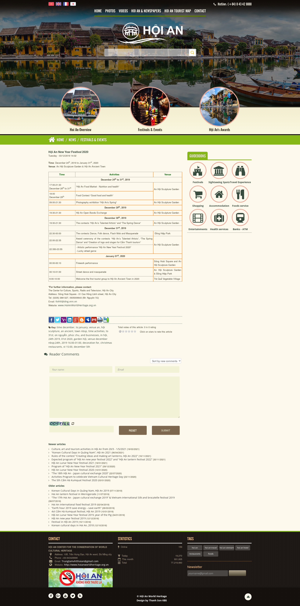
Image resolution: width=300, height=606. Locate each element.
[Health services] (219, 220)
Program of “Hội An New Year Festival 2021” (77, 466)
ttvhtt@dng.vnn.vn (66, 301)
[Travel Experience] (240, 173)
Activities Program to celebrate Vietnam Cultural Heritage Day (87, 476)
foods (211, 553)
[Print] (100, 319)
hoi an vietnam (227, 547)
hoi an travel (211, 547)
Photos (110, 11)
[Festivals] (198, 173)
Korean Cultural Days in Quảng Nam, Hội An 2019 (80, 490)
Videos (123, 11)
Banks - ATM (240, 229)
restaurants (195, 553)
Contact (200, 11)
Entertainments (198, 229)
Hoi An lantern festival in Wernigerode (74, 494)
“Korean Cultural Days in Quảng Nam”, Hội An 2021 (81, 452)
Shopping (198, 205)
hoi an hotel (242, 547)
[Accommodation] (219, 197)
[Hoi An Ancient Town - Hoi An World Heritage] (150, 33)
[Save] (106, 319)
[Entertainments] (198, 220)
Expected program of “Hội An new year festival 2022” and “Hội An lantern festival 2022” (102, 459)
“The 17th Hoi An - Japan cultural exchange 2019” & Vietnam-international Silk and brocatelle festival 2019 (113, 497)
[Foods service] (240, 197)
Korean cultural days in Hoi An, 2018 (73, 525)
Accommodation (219, 205)
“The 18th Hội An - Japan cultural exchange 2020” (80, 473)
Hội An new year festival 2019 (69, 518)
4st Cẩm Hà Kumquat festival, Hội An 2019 (76, 511)
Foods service (240, 205)
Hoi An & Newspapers (146, 11)
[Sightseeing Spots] (219, 173)
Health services (219, 229)
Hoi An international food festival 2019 (74, 504)
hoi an (195, 547)
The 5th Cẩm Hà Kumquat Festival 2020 (74, 480)
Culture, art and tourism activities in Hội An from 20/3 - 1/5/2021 (89, 449)
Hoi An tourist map (177, 11)
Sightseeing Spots (219, 182)
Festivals (198, 182)
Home (98, 11)
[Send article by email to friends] (94, 319)
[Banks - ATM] (240, 220)
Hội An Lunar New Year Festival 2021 (73, 463)
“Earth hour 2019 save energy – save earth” (76, 508)
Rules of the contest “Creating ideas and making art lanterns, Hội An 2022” (95, 456)
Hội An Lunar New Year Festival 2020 (73, 469)
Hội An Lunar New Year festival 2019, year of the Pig (82, 515)
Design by (152, 600)
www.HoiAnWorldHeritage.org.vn (77, 305)
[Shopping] (197, 197)
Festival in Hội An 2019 (65, 521)
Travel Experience (240, 182)
